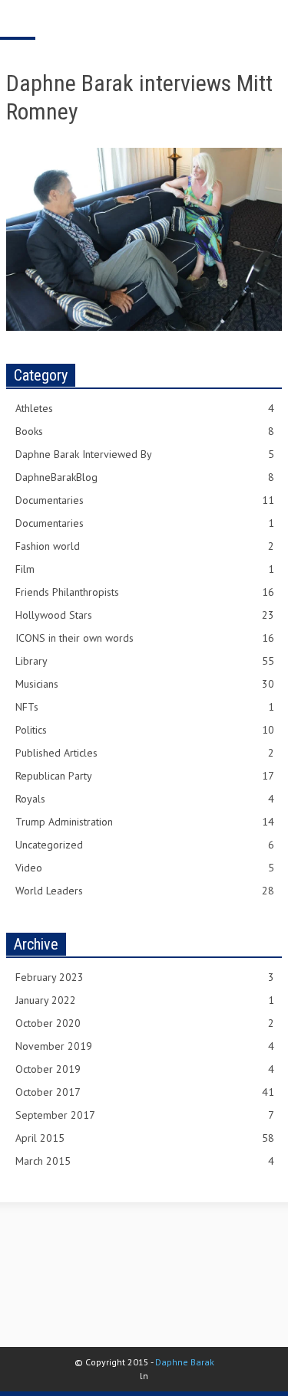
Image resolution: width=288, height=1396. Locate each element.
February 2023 (144, 977)
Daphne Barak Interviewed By (144, 454)
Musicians (144, 684)
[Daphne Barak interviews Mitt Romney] (144, 242)
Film (144, 569)
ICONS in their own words (144, 638)
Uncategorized (144, 845)
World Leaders (144, 890)
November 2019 (144, 1046)
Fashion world (144, 546)
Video (144, 868)
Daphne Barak (184, 1362)
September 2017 (144, 1115)
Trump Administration (144, 822)
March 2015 (144, 1161)
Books (144, 431)
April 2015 (144, 1138)
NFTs (144, 707)
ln (144, 1375)
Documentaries (144, 500)
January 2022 (144, 1000)
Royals (144, 799)
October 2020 (144, 1023)
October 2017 (144, 1092)
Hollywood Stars (144, 615)
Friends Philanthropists (144, 592)
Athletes (144, 408)
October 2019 (144, 1069)
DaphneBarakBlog (144, 477)
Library (144, 661)
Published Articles (144, 753)
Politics (144, 730)
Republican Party (144, 776)
